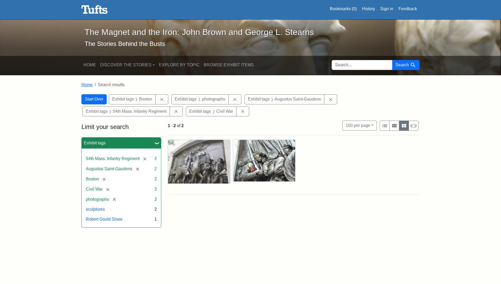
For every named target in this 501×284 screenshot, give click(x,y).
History (368, 9)
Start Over (94, 99)
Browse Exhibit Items (229, 65)
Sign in (386, 9)
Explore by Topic (179, 65)
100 (358, 125)
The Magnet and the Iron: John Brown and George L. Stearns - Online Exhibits (94, 10)
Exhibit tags (95, 143)
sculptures (95, 209)
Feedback (407, 9)
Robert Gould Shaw (104, 219)
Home (90, 65)
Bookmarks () (343, 9)
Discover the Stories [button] (126, 65)
